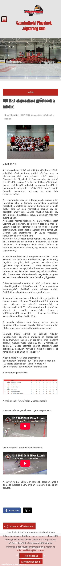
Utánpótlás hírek (12, 115)
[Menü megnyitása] (4, 19)
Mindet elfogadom (31, 561)
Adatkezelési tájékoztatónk (30, 550)
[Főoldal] (34, 10)
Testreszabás (31, 555)
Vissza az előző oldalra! (22, 526)
